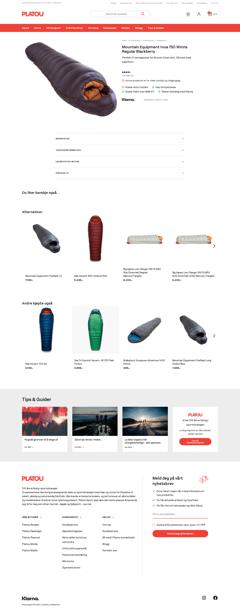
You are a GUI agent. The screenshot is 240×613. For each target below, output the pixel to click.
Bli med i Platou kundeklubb (118, 537)
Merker (126, 28)
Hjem (124, 40)
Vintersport (53, 28)
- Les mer (86, 504)
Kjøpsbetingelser (72, 531)
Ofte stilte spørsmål (74, 548)
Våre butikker (187, 3)
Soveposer (161, 40)
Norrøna (93, 28)
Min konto (68, 561)
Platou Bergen (30, 524)
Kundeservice (126, 3)
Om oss (214, 3)
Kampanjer (109, 28)
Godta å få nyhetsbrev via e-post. (181, 525)
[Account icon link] (199, 14)
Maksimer (55, 604)
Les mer (27, 447)
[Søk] (143, 14)
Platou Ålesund (31, 537)
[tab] (120, 138)
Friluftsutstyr (74, 28)
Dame (25, 28)
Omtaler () (128, 75)
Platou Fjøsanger (32, 531)
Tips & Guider (156, 28)
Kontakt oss (172, 3)
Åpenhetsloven (71, 567)
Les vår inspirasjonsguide (195, 441)
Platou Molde (30, 544)
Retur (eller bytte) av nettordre (149, 3)
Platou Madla (29, 550)
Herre (37, 28)
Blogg (113, 3)
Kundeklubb (202, 3)
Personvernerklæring (74, 555)
